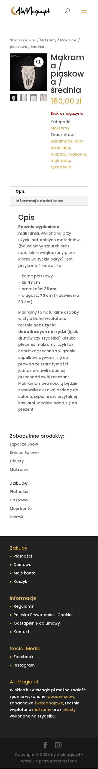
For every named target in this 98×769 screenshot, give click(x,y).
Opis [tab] (20, 191)
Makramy (48, 40)
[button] (39, 62)
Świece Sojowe (24, 452)
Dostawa (19, 500)
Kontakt (21, 631)
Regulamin (24, 606)
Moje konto (21, 508)
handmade (62, 141)
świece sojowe (48, 703)
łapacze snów (60, 696)
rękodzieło (61, 167)
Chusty (17, 461)
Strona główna (23, 40)
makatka (77, 154)
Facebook (23, 656)
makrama (60, 160)
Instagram (24, 665)
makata (58, 154)
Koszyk (16, 517)
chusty (69, 709)
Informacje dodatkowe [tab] (40, 201)
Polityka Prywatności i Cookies (44, 614)
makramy (41, 709)
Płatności (19, 491)
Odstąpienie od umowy (37, 623)
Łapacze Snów (24, 444)
